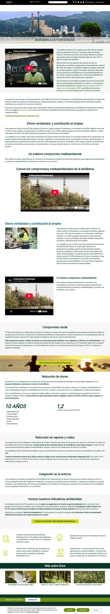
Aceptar (70, 610)
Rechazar (83, 610)
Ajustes (96, 610)
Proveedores (100, 2)
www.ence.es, (23, 110)
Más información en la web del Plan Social (55, 363)
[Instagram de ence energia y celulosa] (75, 2)
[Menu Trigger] (8, 3)
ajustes (10, 612)
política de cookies (33, 612)
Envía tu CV (33, 600)
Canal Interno (90, 2)
